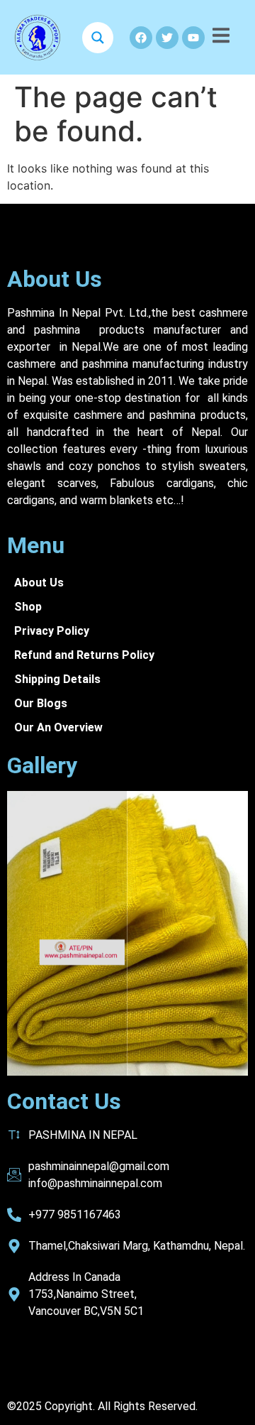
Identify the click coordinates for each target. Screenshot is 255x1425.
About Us (54, 279)
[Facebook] (141, 37)
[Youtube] (193, 37)
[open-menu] (221, 37)
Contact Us (64, 1101)
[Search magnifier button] (97, 37)
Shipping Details (57, 679)
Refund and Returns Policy (84, 655)
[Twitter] (167, 37)
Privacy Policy (51, 631)
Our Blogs (40, 703)
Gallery (42, 765)
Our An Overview (58, 727)
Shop (28, 606)
